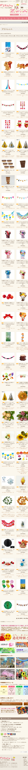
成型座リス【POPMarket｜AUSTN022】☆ (9, 72)
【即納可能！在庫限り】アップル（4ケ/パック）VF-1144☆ (8, 303)
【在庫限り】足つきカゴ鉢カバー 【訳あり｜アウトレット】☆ (8, 187)
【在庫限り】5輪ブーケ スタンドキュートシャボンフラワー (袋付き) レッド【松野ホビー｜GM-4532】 (8, 242)
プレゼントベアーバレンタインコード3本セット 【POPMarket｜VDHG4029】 (8, 131)
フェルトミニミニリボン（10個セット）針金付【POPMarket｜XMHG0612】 (8, 324)
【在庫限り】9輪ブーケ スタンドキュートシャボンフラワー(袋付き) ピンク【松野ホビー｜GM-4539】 (8, 262)
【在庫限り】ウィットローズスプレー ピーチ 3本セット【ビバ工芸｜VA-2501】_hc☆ (8, 423)
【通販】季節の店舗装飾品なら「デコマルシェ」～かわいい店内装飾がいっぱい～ (7, 1)
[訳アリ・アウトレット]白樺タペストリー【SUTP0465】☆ (8, 343)
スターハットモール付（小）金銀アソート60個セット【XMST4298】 (8, 151)
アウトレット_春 (4, 35)
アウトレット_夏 (12, 35)
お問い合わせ (26, 765)
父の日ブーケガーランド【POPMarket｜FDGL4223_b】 (9, 462)
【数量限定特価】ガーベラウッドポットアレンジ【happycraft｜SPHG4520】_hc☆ (8, 443)
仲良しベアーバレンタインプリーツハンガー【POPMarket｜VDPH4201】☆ (7, 531)
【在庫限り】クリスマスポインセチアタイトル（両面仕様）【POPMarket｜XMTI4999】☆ (8, 570)
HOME (25, 758)
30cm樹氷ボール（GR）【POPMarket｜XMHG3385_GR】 (8, 612)
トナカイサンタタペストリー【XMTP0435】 (9, 54)
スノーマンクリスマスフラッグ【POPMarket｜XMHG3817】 (8, 112)
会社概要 (25, 764)
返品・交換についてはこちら (7, 749)
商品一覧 (25, 760)
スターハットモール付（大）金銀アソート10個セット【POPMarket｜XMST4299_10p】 (8, 403)
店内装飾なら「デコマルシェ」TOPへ (7, 621)
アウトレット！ (5, 24)
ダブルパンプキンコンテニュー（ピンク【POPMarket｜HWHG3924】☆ (8, 365)
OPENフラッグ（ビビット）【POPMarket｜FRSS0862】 (9, 204)
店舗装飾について (18, 1)
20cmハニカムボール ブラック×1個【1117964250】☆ (8, 550)
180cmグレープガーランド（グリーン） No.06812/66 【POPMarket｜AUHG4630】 (7, 508)
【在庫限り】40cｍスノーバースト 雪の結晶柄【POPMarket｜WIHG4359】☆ (8, 488)
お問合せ (26, 1)
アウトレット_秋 (19, 35)
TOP (0, 24)
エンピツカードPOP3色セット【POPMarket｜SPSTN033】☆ (8, 591)
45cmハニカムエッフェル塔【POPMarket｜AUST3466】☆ (8, 91)
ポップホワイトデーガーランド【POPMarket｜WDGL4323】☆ (7, 223)
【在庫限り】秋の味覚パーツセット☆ (9, 383)
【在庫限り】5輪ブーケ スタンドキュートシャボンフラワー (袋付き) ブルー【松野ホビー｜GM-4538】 (8, 282)
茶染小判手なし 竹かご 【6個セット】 (9, 171)
